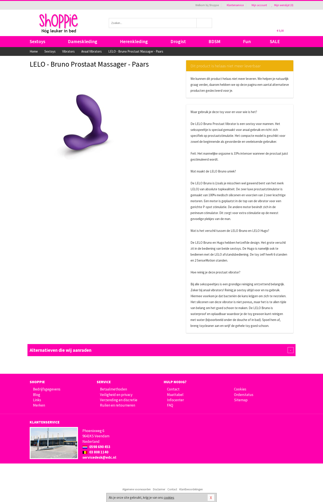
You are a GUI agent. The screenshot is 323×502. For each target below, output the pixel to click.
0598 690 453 (99, 446)
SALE (275, 41)
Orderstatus (243, 394)
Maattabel (175, 394)
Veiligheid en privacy (116, 394)
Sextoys (37, 41)
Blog (36, 394)
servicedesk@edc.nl (99, 457)
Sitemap (241, 400)
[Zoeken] (204, 23)
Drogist (178, 41)
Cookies (240, 389)
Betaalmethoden (113, 389)
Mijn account (259, 5)
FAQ (170, 405)
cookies (169, 497)
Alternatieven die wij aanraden (160, 350)
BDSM (214, 41)
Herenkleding (134, 41)
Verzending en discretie (118, 400)
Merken (39, 405)
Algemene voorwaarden (136, 489)
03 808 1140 (98, 452)
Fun (247, 41)
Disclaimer (159, 489)
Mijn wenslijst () (283, 5)
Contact (173, 389)
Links (37, 400)
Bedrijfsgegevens (46, 389)
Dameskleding (82, 41)
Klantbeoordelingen (191, 489)
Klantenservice (235, 5)
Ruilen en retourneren (117, 405)
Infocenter (175, 400)
